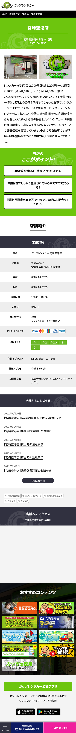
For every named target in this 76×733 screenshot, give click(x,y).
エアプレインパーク (33, 495)
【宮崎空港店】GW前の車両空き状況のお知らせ (32, 418)
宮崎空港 (11, 500)
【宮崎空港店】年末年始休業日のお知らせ (29, 431)
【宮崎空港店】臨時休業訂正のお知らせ (27, 470)
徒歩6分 (24, 500)
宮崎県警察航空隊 (54, 495)
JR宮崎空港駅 (14, 495)
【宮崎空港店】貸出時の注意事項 (23, 444)
